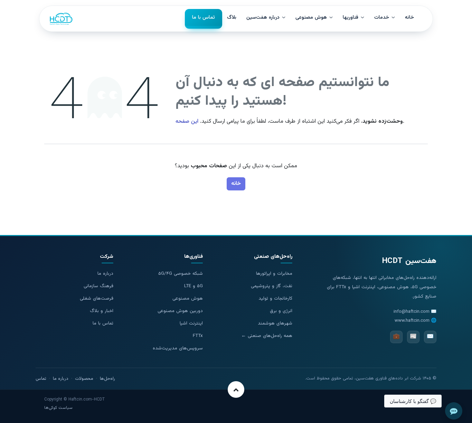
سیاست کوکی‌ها (58, 408)
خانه (236, 183)
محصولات (84, 378)
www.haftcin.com (412, 320)
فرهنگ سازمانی (98, 286)
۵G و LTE (193, 286)
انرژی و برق (281, 310)
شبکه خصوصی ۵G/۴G (180, 273)
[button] (236, 389)
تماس (41, 378)
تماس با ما (103, 323)
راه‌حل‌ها (107, 378)
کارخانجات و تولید (275, 298)
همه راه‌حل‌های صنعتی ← (266, 335)
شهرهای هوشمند (275, 323)
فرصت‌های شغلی (96, 298)
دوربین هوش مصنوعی (180, 310)
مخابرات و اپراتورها (274, 273)
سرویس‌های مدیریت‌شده (178, 348)
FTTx (198, 335)
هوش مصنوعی (187, 298)
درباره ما (105, 273)
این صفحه (187, 121)
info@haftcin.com (411, 311)
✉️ (430, 336)
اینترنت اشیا (191, 323)
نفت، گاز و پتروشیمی (271, 286)
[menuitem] (203, 19)
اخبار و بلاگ (101, 310)
